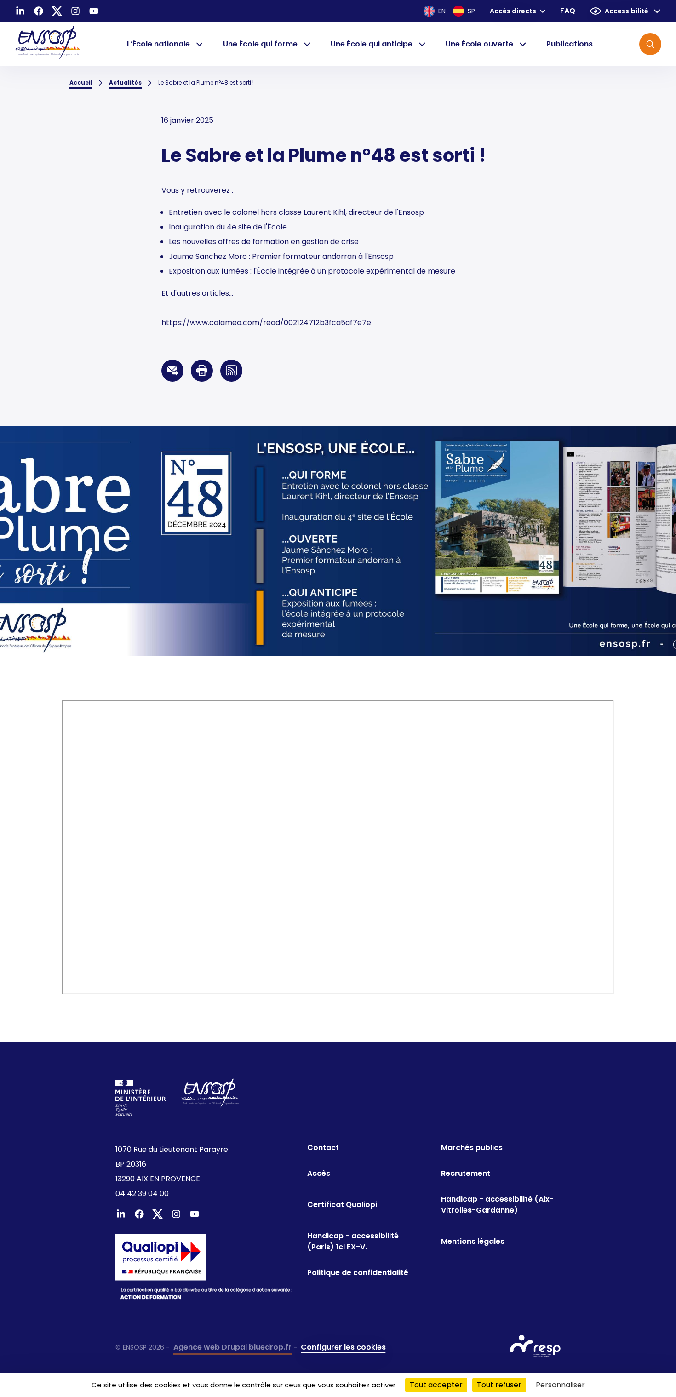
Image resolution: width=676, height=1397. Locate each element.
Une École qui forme (260, 44)
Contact (323, 1147)
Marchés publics (472, 1147)
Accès (318, 1173)
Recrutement (465, 1173)
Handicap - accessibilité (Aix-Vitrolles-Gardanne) (497, 1204)
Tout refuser (499, 1385)
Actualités (125, 82)
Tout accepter (436, 1385)
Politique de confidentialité (357, 1272)
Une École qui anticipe (371, 44)
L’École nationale (158, 44)
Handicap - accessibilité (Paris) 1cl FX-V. (353, 1241)
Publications (569, 44)
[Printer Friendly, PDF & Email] (202, 371)
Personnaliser (560, 1385)
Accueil (80, 82)
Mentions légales (472, 1241)
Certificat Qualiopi (342, 1204)
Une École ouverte (479, 44)
